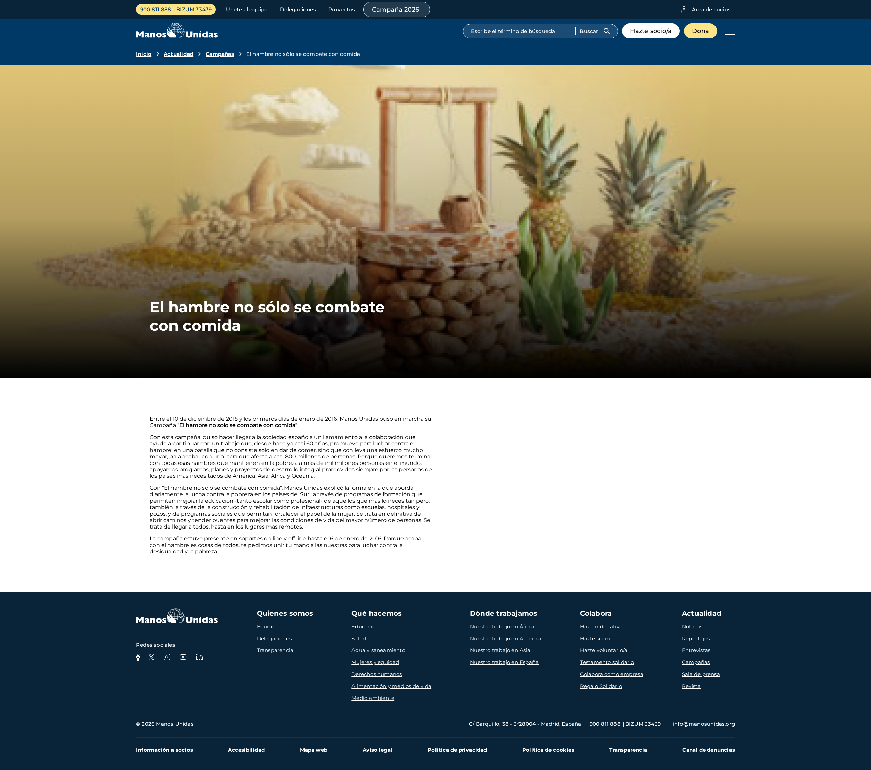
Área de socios (711, 9)
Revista (691, 686)
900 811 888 (155, 9)
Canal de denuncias (708, 750)
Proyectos (341, 9)
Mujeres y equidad (375, 662)
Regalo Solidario (601, 686)
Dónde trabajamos (503, 613)
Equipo (266, 626)
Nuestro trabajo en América (505, 638)
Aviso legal (378, 750)
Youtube (183, 657)
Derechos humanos (376, 674)
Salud (358, 638)
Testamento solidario (607, 662)
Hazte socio (595, 638)
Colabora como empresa (611, 674)
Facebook (138, 657)
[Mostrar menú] (728, 31)
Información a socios (164, 750)
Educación (365, 626)
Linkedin (199, 657)
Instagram (167, 657)
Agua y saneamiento (378, 650)
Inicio (143, 54)
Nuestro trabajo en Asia (500, 650)
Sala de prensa (701, 674)
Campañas (220, 54)
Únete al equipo (247, 9)
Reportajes (696, 638)
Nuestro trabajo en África (502, 626)
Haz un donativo (601, 626)
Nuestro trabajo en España (504, 662)
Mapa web (314, 750)
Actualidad (178, 54)
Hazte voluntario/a (604, 650)
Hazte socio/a (651, 31)
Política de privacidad (457, 750)
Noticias (692, 626)
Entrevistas (696, 650)
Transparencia (275, 650)
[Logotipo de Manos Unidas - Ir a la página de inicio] (177, 36)
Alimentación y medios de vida (391, 686)
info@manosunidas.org (704, 724)
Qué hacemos (376, 613)
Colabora (596, 613)
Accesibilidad (246, 750)
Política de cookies (548, 750)
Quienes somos (285, 613)
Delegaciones (298, 9)
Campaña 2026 (395, 9)
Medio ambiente (372, 698)
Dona (700, 31)
